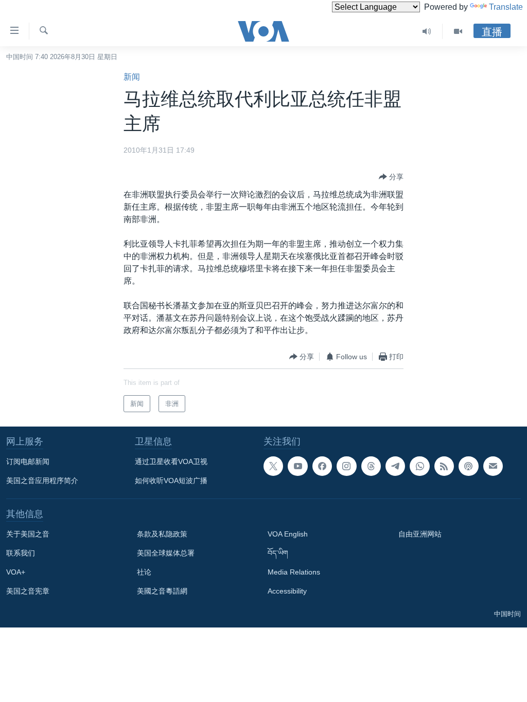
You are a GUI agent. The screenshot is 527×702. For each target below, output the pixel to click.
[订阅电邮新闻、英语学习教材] (493, 466)
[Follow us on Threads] (371, 466)
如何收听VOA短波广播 (171, 480)
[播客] (468, 466)
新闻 (132, 76)
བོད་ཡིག (278, 553)
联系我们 (20, 553)
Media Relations (294, 572)
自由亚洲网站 (420, 534)
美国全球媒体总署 (166, 553)
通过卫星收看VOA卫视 (171, 461)
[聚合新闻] (444, 466)
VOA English (288, 534)
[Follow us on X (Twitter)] (273, 466)
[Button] (391, 177)
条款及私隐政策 (162, 534)
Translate (506, 7)
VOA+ (15, 572)
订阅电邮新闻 (27, 461)
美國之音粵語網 (162, 591)
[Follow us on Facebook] (322, 466)
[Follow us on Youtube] (297, 466)
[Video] (458, 31)
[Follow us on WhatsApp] (419, 466)
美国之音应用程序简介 (42, 480)
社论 (144, 572)
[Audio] (427, 31)
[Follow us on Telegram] (395, 466)
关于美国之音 (27, 534)
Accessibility (287, 591)
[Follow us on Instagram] (346, 466)
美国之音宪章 (27, 591)
